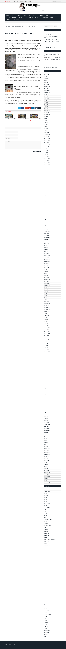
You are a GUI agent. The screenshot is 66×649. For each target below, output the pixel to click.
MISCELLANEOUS (47, 582)
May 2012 (46, 418)
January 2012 (46, 426)
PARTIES (39, 29)
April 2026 (46, 82)
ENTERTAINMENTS (48, 519)
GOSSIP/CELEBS (32, 15)
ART (45, 489)
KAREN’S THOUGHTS (10, 17)
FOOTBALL (46, 529)
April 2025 (46, 106)
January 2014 (46, 378)
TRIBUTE (8, 19)
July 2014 (45, 365)
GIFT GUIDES (46, 533)
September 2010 (47, 458)
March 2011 (46, 446)
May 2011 (46, 442)
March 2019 (46, 253)
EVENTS (45, 521)
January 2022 (46, 185)
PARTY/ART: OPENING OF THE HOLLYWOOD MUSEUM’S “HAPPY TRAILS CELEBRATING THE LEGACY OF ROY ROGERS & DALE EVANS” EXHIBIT (36, 122)
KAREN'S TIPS (46, 568)
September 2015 (47, 337)
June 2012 (46, 416)
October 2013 (46, 384)
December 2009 (47, 476)
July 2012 (45, 414)
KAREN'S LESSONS (47, 555)
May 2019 (46, 249)
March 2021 (46, 205)
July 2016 (45, 317)
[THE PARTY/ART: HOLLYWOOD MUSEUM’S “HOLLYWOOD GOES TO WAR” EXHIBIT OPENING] (23, 116)
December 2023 (47, 138)
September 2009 (47, 482)
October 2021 (46, 191)
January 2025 (46, 112)
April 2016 (46, 323)
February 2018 (47, 279)
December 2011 (47, 428)
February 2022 (47, 182)
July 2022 (45, 172)
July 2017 (45, 293)
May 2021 (46, 201)
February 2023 (47, 158)
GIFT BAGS (46, 531)
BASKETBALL (46, 495)
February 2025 (47, 110)
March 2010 (46, 470)
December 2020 (47, 211)
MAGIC (45, 578)
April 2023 (46, 154)
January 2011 (46, 450)
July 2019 (45, 245)
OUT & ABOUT (29, 17)
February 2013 (47, 400)
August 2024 (46, 122)
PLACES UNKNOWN (48, 600)
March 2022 (46, 180)
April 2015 (46, 347)
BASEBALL (46, 493)
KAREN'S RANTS (47, 561)
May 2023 (46, 152)
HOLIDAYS (46, 551)
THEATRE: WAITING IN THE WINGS (51, 39)
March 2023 (46, 156)
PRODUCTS (46, 602)
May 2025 (46, 104)
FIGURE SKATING (47, 525)
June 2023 (46, 150)
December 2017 (47, 283)
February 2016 (47, 327)
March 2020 (46, 229)
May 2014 (46, 369)
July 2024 (45, 124)
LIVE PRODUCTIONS (48, 574)
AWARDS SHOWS (47, 491)
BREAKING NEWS (47, 503)
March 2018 (46, 277)
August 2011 (46, 436)
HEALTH (45, 547)
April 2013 (46, 396)
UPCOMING (46, 632)
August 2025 (46, 98)
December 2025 (47, 90)
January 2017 (46, 305)
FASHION (46, 523)
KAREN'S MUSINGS (47, 559)
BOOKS (45, 499)
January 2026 (46, 88)
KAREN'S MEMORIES (48, 557)
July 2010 (45, 462)
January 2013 (46, 402)
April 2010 (46, 468)
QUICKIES (46, 604)
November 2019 (47, 237)
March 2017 (46, 301)
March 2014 (46, 374)
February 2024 (47, 134)
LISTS (45, 572)
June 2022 (46, 174)
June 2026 (46, 78)
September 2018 (47, 265)
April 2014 (46, 371)
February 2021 (47, 207)
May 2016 (46, 321)
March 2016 (46, 325)
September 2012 (47, 410)
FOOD (19, 15)
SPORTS (36, 17)
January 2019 (46, 257)
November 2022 (47, 164)
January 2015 (46, 353)
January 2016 (46, 329)
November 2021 (47, 189)
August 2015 (46, 339)
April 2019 (46, 251)
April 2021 (46, 203)
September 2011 (47, 434)
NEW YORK (46, 590)
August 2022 (46, 170)
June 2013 (46, 392)
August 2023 (46, 146)
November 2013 (47, 382)
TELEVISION (44, 17)
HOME (43, 10)
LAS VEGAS (46, 570)
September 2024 (47, 120)
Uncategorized (47, 630)
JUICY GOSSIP (46, 553)
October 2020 (46, 215)
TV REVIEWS (46, 628)
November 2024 (47, 116)
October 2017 (46, 287)
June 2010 (46, 464)
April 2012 (46, 420)
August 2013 (46, 388)
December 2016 (47, 307)
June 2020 (46, 223)
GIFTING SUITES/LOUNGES (49, 539)
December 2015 (47, 331)
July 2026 (45, 76)
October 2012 (46, 408)
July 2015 (45, 341)
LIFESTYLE (20, 17)
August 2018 (46, 267)
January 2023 (46, 160)
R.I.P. (45, 606)
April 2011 (46, 444)
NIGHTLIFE (46, 594)
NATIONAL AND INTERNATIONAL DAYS (52, 588)
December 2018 (47, 259)
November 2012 (47, 406)
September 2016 (47, 313)
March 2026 (46, 84)
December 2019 (47, 235)
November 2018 (47, 261)
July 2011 (45, 438)
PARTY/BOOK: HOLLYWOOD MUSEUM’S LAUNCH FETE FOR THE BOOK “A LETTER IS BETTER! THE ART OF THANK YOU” (11, 122)
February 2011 (47, 448)
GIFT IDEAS (46, 537)
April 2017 (46, 299)
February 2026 (47, 86)
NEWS (45, 592)
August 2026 (46, 74)
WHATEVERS (16, 19)
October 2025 (46, 94)
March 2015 (46, 349)
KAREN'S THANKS (47, 563)
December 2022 (47, 162)
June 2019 (46, 247)
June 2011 (46, 440)
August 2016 (46, 315)
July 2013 (45, 390)
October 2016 (46, 311)
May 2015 (46, 345)
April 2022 (46, 178)
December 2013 (47, 380)
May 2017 (46, 297)
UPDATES (46, 634)
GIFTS (25, 15)
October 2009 (46, 480)
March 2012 (46, 422)
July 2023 (45, 148)
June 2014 (46, 367)
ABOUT (7, 15)
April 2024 (46, 130)
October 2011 (46, 432)
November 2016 (47, 309)
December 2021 (47, 187)
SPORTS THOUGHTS (48, 614)
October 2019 (46, 239)
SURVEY (45, 616)
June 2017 (46, 295)
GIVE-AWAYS (46, 541)
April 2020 (46, 227)
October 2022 (46, 166)
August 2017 (46, 291)
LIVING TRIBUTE (47, 576)
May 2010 (46, 466)
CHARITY (45, 509)
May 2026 (46, 80)
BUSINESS (46, 505)
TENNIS (45, 620)
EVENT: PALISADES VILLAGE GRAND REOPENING (21, 1)
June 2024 (46, 126)
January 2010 (46, 474)
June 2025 (46, 102)
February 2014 (47, 376)
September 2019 (47, 241)
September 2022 (47, 168)
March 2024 (46, 132)
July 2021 (45, 197)
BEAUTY (45, 497)
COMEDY (45, 513)
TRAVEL (51, 17)
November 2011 (47, 430)
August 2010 (46, 460)
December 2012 (47, 404)
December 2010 (47, 452)
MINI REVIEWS (47, 580)
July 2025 (45, 100)
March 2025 (46, 108)
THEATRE (46, 622)
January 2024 (46, 136)
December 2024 (47, 114)
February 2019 (47, 255)
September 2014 (47, 361)
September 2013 (47, 386)
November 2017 (47, 285)
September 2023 (47, 144)
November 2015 (47, 333)
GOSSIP (45, 543)
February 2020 (47, 231)
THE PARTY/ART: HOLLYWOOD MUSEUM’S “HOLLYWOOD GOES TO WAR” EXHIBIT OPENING (24, 121)
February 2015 (47, 351)
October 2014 (46, 359)
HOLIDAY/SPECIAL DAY (43, 15)
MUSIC (45, 586)
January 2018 (46, 281)
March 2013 (46, 398)
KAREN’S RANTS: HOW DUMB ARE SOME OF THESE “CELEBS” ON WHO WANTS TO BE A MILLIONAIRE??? (52, 43)
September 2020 (47, 217)
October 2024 (46, 118)
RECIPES (45, 608)
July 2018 (45, 269)
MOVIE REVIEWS (47, 584)
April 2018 (46, 275)
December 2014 (47, 355)
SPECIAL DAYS (47, 610)
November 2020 (47, 213)
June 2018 (46, 271)
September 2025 (47, 96)
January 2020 (46, 233)
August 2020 (46, 219)
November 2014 (47, 357)
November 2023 (47, 140)
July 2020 (45, 221)
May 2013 (46, 394)
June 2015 (46, 343)
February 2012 (47, 424)
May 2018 (46, 273)
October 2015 (46, 335)
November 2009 (47, 478)
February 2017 (47, 303)
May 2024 (46, 128)
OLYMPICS (46, 596)
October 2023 (46, 142)
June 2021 (46, 199)
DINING (45, 517)
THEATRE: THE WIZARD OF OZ (55, 57)
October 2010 (46, 456)
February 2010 (47, 472)
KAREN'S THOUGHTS (48, 566)
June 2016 (46, 319)
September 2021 (47, 193)
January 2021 (46, 209)
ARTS (13, 15)
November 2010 (47, 454)
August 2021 (46, 195)
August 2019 (46, 243)
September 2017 (47, 289)
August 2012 (46, 412)
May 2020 (46, 225)
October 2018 (46, 263)
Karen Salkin (9, 29)
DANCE (45, 515)
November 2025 (47, 92)
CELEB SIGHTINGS (47, 507)
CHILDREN (46, 511)
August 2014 (46, 363)
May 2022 (46, 176)
